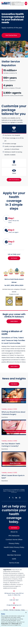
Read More (5, 417)
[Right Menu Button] (26, 3)
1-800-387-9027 (14, 600)
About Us (14, 532)
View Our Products (14, 179)
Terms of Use (11, 491)
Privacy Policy (14, 543)
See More (14, 384)
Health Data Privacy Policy (14, 547)
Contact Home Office (14, 539)
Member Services (14, 555)
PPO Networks (14, 536)
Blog (14, 551)
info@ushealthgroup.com (14, 605)
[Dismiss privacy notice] (26, 613)
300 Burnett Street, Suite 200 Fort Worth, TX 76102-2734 (14, 594)
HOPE (14, 559)
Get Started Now (11, 35)
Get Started (14, 258)
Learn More (14, 321)
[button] (14, 129)
